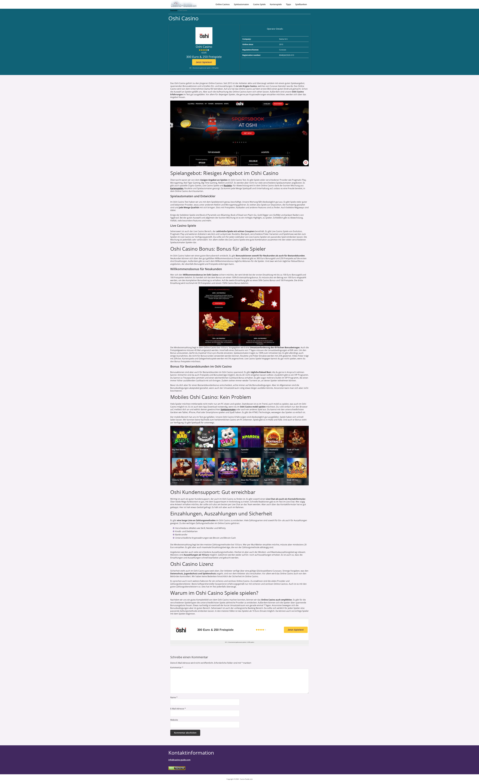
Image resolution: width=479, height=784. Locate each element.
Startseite (173, 10)
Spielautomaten (228, 409)
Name (174, 697)
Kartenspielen (176, 188)
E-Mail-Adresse (178, 708)
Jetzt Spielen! (204, 62)
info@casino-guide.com (179, 759)
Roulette (228, 185)
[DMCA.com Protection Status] (176, 768)
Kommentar (176, 667)
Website (174, 720)
